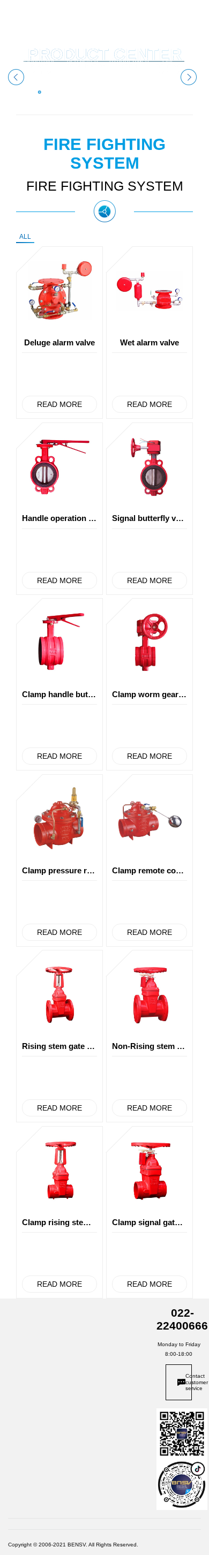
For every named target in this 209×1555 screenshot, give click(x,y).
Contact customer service (188, 1382)
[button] (189, 77)
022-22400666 (182, 1319)
